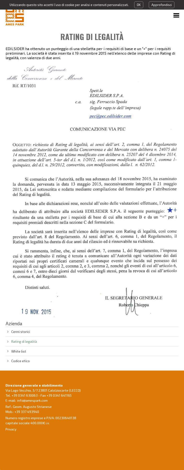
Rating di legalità (24, 341)
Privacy (11, 429)
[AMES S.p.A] (30, 14)
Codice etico (20, 361)
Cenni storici (20, 332)
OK (139, 5)
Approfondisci (161, 5)
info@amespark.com (32, 400)
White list (18, 351)
